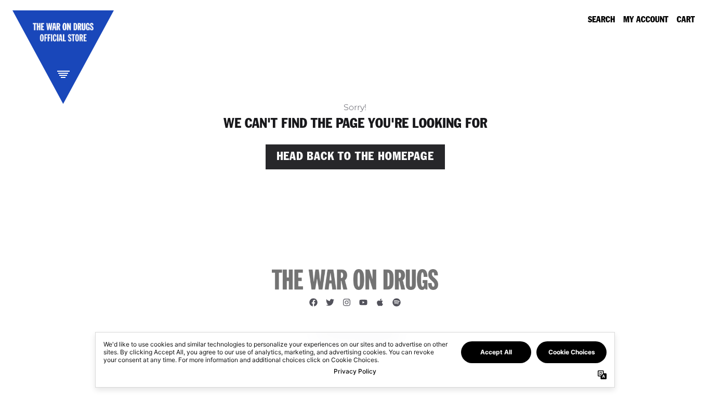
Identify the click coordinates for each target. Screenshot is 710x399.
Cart (686, 20)
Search (601, 20)
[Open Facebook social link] (313, 302)
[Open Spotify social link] (396, 302)
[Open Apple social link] (380, 302)
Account (651, 20)
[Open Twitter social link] (330, 302)
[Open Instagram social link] (347, 302)
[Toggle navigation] (63, 74)
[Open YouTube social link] (363, 302)
